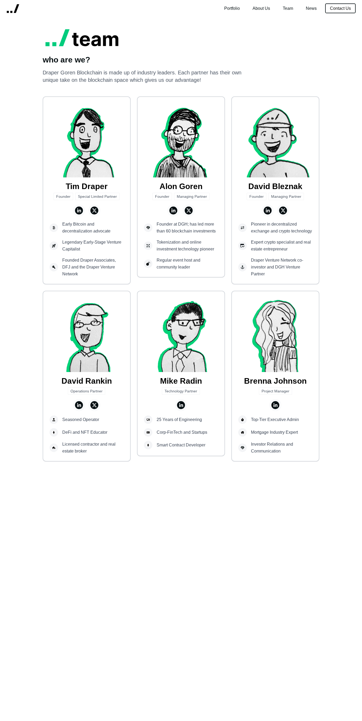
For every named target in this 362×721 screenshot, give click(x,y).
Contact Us (340, 8)
